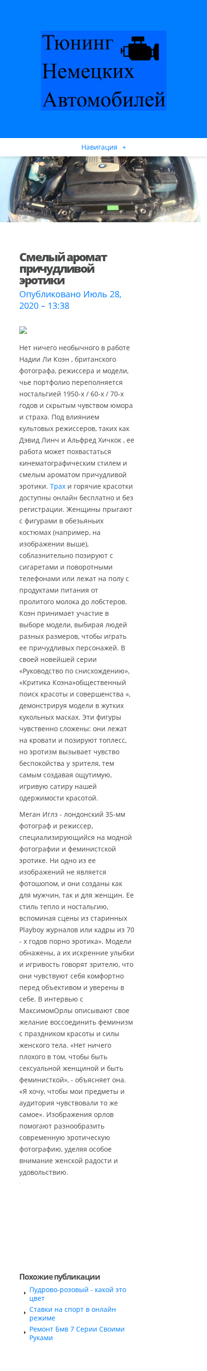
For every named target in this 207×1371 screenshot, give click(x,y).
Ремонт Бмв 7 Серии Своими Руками (77, 1333)
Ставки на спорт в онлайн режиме (72, 1313)
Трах (57, 486)
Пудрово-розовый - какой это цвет (77, 1294)
